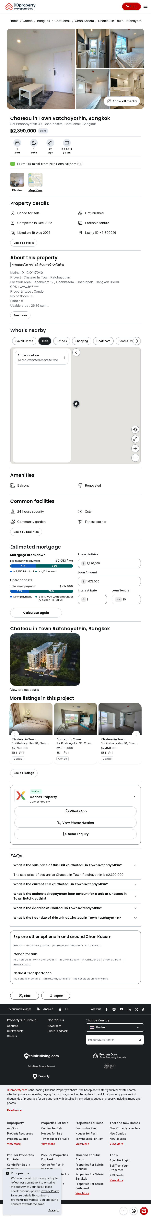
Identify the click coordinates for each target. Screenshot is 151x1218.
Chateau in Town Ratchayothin (121, 21)
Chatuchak (62, 21)
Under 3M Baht (112, 959)
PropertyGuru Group (22, 1020)
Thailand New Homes (125, 1123)
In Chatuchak (91, 959)
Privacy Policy (50, 1191)
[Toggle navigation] (145, 6)
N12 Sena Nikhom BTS (27, 978)
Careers (12, 1036)
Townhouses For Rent (89, 1138)
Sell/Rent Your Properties (119, 1168)
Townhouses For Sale (55, 1138)
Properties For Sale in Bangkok (90, 1176)
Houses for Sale (51, 1133)
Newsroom (54, 1026)
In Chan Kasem (69, 959)
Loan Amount (87, 572)
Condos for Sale (51, 1128)
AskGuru (12, 1128)
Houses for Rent (86, 1133)
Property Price (88, 554)
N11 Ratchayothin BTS (56, 978)
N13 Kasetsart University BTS (91, 978)
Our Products (15, 1031)
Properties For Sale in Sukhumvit (90, 1186)
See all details (24, 243)
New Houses (118, 1138)
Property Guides (17, 1138)
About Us (12, 1026)
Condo (28, 21)
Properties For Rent (89, 1123)
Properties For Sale (54, 1123)
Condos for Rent (86, 1128)
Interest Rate (87, 590)
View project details (24, 690)
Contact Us (56, 1020)
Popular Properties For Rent (54, 1157)
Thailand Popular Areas (88, 1157)
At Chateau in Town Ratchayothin (35, 959)
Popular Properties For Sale (20, 1157)
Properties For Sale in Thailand (90, 1167)
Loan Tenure (120, 590)
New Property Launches (125, 1128)
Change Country (98, 1020)
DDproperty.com (17, 1090)
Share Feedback (58, 1031)
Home (13, 21)
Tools (114, 1155)
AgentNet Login (119, 1160)
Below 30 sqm (22, 964)
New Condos (118, 1133)
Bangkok (43, 21)
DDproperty (15, 1123)
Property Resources (20, 1133)
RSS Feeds (117, 1175)
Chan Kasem (84, 21)
